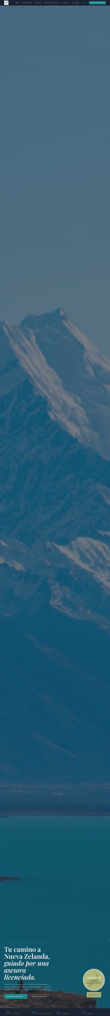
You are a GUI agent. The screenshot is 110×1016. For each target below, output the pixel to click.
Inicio (17, 2)
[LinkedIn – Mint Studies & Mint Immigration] (77, 2)
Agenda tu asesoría (97, 2)
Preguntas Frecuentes (52, 2)
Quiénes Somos (27, 2)
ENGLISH (83, 2)
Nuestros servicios (39, 996)
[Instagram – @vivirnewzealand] (75, 2)
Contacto (65, 2)
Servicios (38, 2)
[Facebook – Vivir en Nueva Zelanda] (73, 2)
